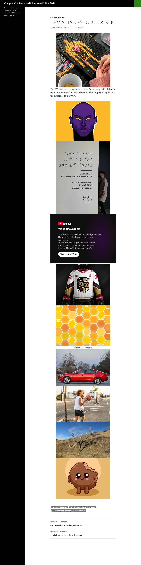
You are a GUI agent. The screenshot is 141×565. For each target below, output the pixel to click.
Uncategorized (57, 18)
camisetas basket (60, 507)
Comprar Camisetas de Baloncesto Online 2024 (29, 3)
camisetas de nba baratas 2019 (83, 507)
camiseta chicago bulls (69, 89)
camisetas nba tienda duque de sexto (66, 523)
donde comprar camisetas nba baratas (69, 510)
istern (80, 28)
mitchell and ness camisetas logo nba (66, 533)
